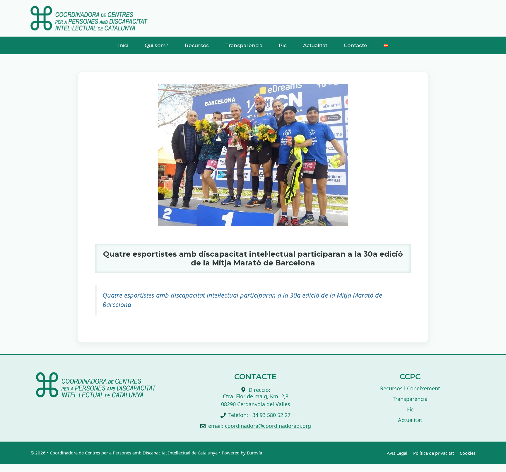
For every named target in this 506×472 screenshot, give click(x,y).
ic (412, 409)
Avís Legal (397, 453)
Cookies (468, 453)
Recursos (197, 45)
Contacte (355, 45)
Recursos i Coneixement (410, 388)
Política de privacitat (433, 453)
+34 (254, 414)
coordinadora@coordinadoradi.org (268, 425)
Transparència (243, 45)
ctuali (408, 419)
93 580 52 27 (275, 414)
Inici (123, 45)
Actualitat (315, 45)
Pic (283, 45)
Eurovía (254, 453)
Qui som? (156, 45)
